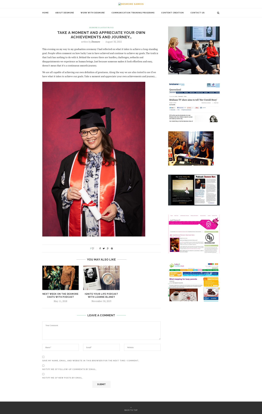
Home (45, 13)
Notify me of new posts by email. (62, 378)
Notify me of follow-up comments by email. (69, 369)
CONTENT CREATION (172, 13)
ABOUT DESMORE (64, 13)
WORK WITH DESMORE (93, 13)
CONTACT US (197, 13)
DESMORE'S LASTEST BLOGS (101, 27)
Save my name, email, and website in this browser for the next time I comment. (90, 361)
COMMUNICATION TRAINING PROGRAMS (133, 13)
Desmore (95, 41)
